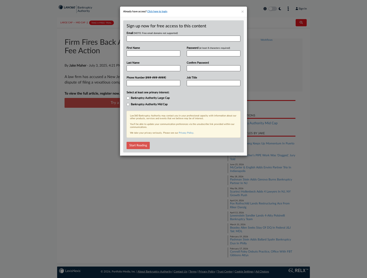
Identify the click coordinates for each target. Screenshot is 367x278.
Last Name (133, 62)
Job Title (192, 77)
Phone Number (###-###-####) (146, 77)
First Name (133, 48)
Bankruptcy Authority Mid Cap (149, 104)
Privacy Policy (186, 133)
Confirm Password (198, 62)
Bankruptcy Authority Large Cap (150, 98)
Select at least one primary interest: (148, 92)
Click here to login (157, 11)
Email (152, 33)
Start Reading (138, 145)
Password (208, 48)
